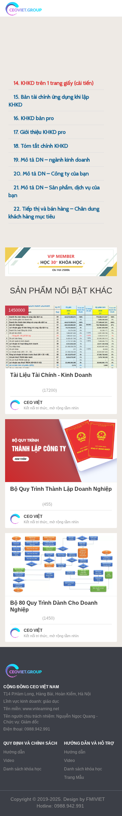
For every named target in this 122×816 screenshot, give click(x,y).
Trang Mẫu (74, 777)
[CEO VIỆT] (15, 405)
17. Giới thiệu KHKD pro (40, 132)
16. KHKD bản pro (34, 118)
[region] (61, 261)
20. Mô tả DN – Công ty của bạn (51, 173)
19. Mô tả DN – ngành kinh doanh (52, 160)
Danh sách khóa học (22, 769)
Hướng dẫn (14, 752)
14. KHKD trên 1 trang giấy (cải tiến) (54, 83)
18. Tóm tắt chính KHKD (41, 146)
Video (8, 760)
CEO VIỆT (33, 402)
